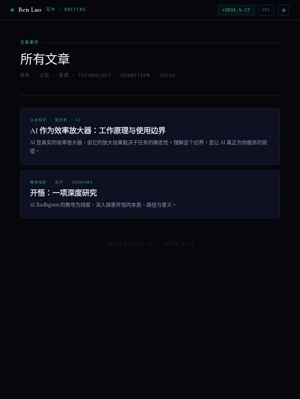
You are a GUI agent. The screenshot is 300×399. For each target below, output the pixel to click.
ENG (266, 9)
